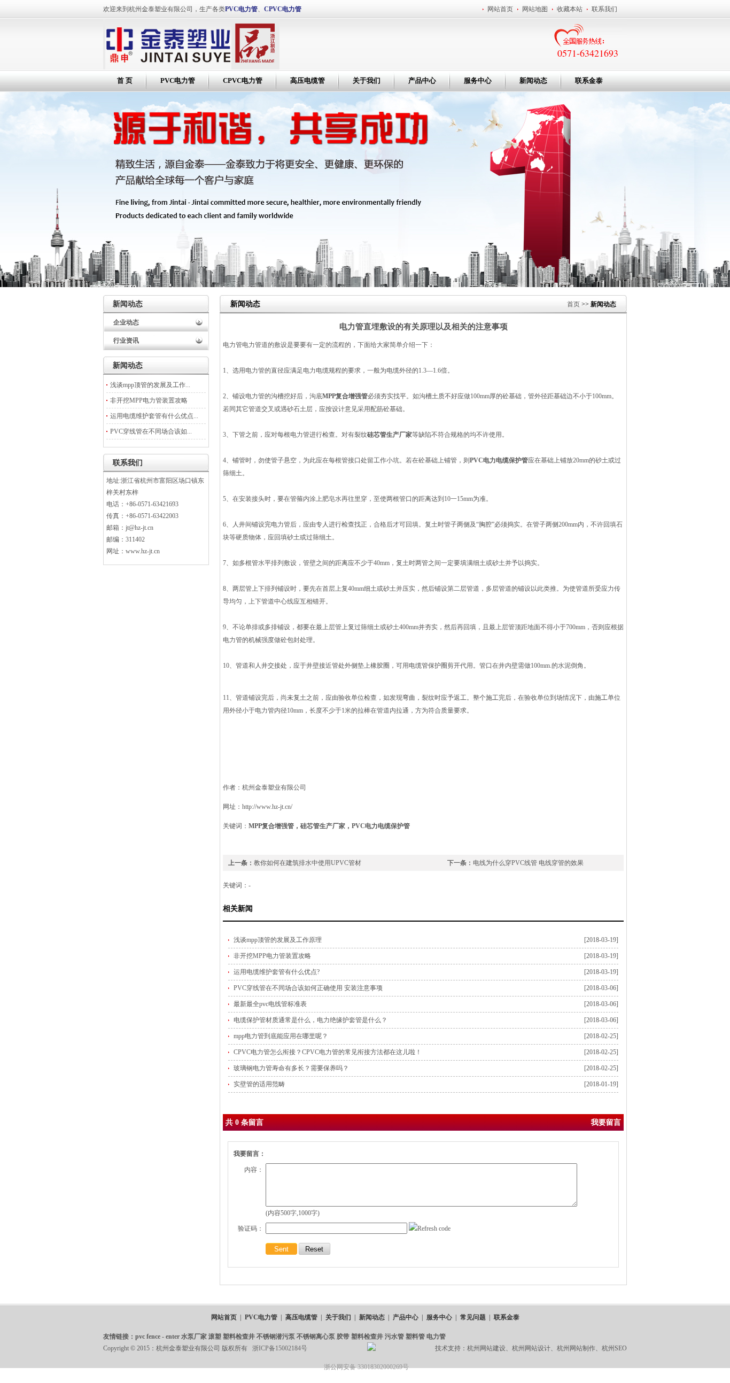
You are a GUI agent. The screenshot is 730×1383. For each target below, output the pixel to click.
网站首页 (500, 9)
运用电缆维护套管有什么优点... (154, 416)
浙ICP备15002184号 (278, 1348)
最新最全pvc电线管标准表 (270, 1004)
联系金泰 (589, 80)
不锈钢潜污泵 (276, 1336)
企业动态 (126, 322)
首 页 (125, 80)
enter (173, 1336)
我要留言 (606, 1122)
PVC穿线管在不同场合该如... (151, 431)
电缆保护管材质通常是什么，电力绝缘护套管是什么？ (310, 1020)
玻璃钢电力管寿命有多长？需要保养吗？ (291, 1068)
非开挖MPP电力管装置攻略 (272, 956)
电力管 (232, 345)
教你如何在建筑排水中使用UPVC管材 (307, 863)
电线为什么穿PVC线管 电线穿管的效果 (528, 863)
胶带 (343, 1336)
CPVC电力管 (282, 9)
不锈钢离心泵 (316, 1336)
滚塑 (214, 1336)
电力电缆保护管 (505, 460)
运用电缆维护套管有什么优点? (277, 972)
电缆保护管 (394, 826)
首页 (573, 304)
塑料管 (415, 1336)
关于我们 (366, 80)
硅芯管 (376, 434)
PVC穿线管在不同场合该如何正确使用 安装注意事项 (308, 988)
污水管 (394, 1336)
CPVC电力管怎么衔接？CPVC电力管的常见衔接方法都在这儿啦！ (328, 1052)
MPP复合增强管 (345, 396)
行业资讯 (126, 340)
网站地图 (535, 9)
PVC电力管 (241, 9)
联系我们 (604, 9)
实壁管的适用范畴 (259, 1084)
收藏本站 (570, 9)
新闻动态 (533, 80)
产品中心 (422, 80)
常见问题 (473, 1317)
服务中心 (478, 80)
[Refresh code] (430, 1228)
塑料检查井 (239, 1336)
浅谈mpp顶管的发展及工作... (150, 385)
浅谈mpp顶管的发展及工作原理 (278, 940)
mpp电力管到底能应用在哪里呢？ (281, 1036)
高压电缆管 (307, 80)
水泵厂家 (194, 1336)
